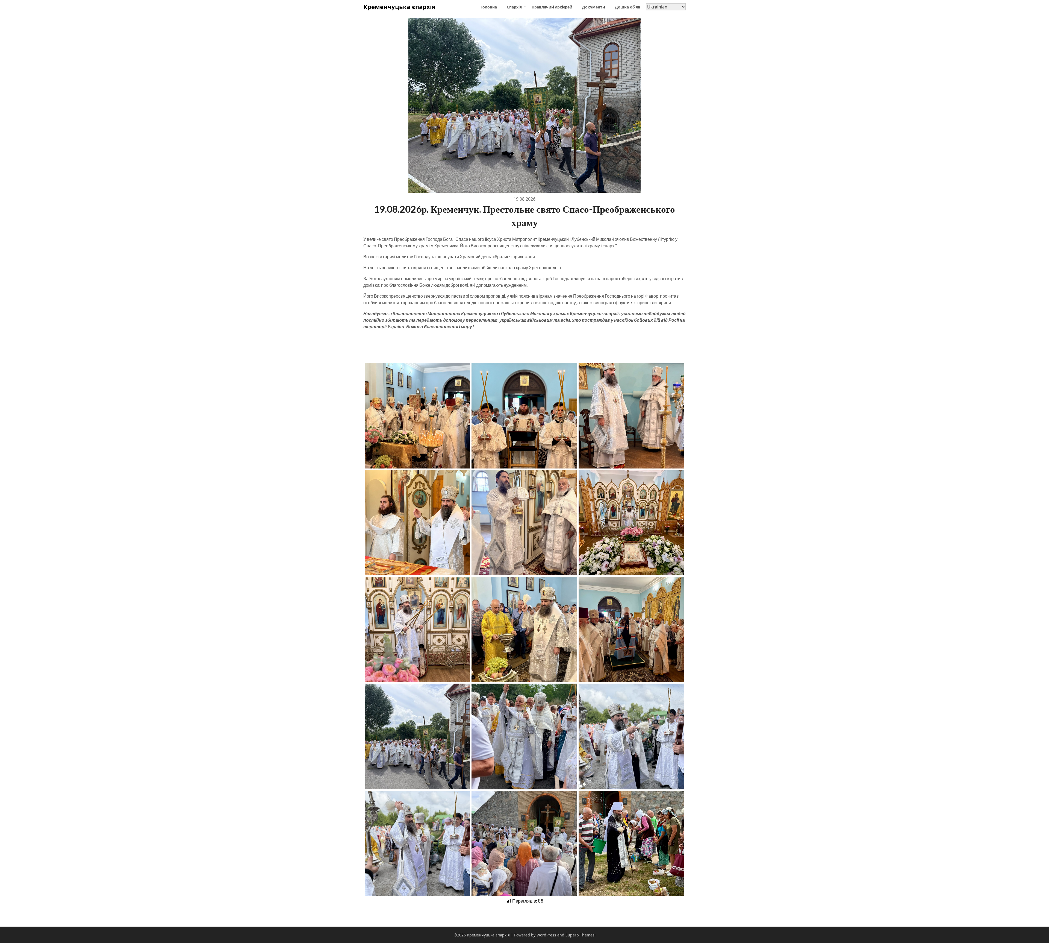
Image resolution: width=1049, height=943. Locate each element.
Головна (489, 7)
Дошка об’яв (627, 7)
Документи (593, 7)
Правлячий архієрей (552, 7)
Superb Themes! (580, 935)
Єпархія (514, 7)
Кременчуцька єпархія (399, 6)
